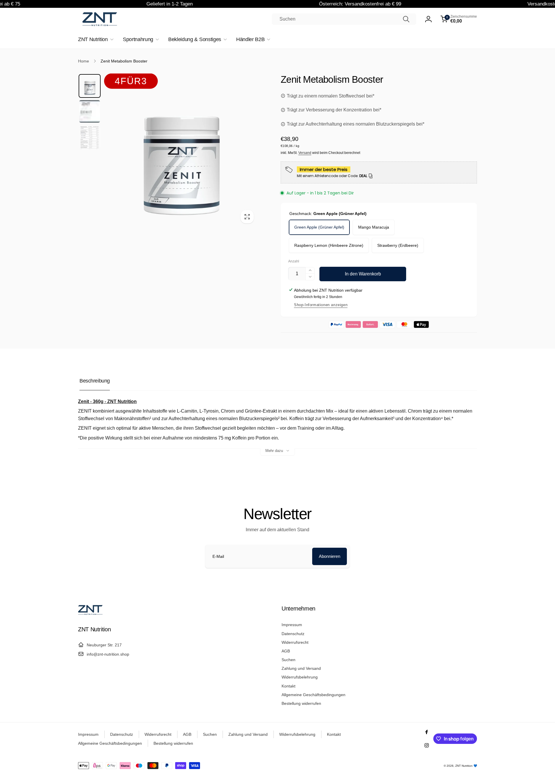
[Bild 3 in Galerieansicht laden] (89, 111)
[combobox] (344, 19)
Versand (304, 153)
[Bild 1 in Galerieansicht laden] (89, 86)
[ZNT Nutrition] (90, 613)
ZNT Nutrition (464, 765)
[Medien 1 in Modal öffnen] (181, 150)
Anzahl (293, 261)
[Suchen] (406, 19)
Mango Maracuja (373, 227)
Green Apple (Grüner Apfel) (319, 227)
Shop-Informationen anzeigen (320, 305)
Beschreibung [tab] (94, 381)
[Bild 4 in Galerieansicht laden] (89, 137)
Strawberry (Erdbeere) (397, 245)
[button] (459, 19)
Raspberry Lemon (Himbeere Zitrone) (328, 245)
